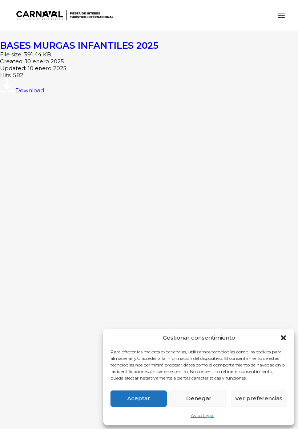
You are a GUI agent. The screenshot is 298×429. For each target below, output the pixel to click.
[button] (283, 337)
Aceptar (138, 398)
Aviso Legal (202, 415)
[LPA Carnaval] (63, 15)
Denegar (199, 398)
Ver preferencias (258, 398)
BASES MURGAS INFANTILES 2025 (79, 45)
